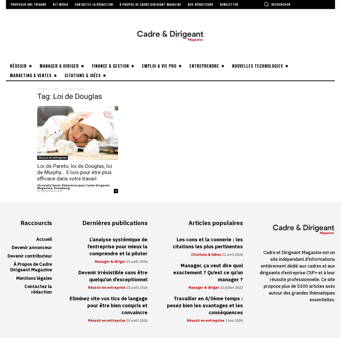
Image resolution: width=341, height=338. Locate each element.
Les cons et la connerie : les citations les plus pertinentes (208, 243)
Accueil (42, 89)
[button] (277, 4)
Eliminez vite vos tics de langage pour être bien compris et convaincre (108, 305)
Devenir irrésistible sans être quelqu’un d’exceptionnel (113, 276)
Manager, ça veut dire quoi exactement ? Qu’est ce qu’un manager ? (208, 272)
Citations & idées (206, 255)
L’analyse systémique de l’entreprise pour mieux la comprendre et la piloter (118, 246)
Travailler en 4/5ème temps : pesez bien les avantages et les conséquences (205, 305)
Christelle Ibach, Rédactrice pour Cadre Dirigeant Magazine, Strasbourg (73, 186)
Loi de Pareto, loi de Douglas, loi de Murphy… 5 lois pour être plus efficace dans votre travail (74, 172)
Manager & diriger (110, 262)
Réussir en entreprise (52, 157)
